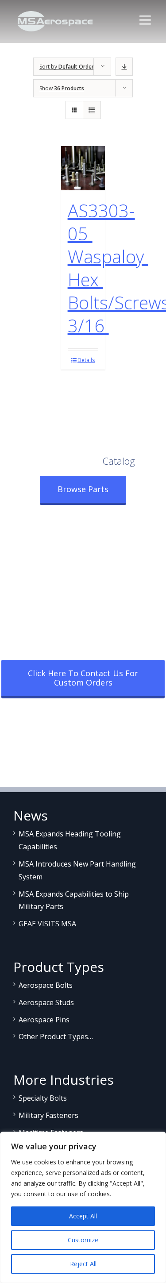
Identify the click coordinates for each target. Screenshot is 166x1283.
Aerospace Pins (44, 1020)
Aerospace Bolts (46, 985)
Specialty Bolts (43, 1098)
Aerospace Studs (46, 1002)
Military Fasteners (48, 1115)
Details (86, 360)
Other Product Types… (56, 1036)
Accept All (83, 1216)
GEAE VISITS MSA (47, 924)
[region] (83, 1207)
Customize (83, 1240)
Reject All (83, 1264)
